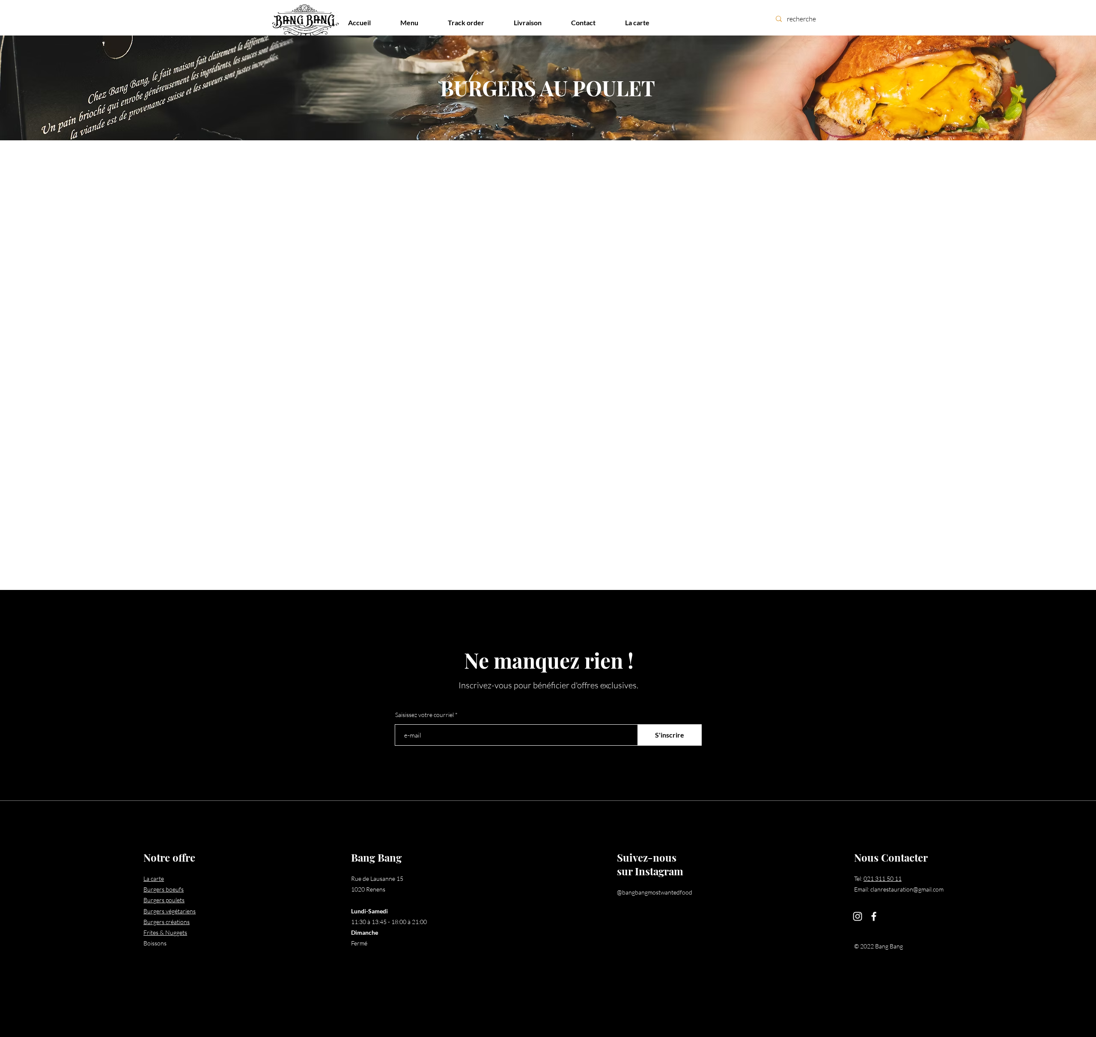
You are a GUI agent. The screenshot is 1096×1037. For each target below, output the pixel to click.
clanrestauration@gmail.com (907, 889)
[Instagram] (858, 916)
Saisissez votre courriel (424, 715)
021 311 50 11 (883, 878)
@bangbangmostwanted (648, 892)
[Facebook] (874, 916)
